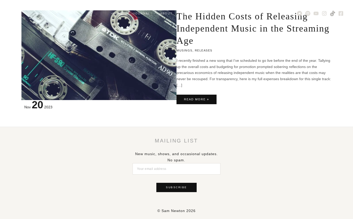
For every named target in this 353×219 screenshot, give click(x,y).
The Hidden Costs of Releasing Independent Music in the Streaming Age (253, 28)
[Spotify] (308, 13)
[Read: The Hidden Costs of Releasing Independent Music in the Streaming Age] (99, 55)
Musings (185, 50)
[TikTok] (332, 13)
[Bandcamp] (299, 13)
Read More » (197, 100)
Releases (203, 50)
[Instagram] (324, 13)
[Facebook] (341, 13)
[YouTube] (316, 13)
